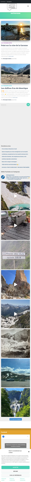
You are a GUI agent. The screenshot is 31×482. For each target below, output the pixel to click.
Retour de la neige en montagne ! (9, 161)
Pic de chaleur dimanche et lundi (9, 148)
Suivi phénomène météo (6, 43)
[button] (29, 451)
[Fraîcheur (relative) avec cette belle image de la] (15, 402)
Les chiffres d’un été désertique (14, 88)
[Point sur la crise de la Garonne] (15, 30)
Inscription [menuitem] (9, 1)
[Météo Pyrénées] (12, 6)
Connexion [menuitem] (3, 1)
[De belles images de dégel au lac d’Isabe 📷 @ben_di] (15, 196)
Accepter (15, 467)
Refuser (15, 471)
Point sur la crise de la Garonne (14, 45)
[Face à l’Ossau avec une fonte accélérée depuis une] (15, 314)
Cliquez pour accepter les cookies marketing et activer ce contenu (15, 445)
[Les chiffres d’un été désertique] (15, 73)
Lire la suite (11, 56)
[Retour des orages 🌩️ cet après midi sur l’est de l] (15, 225)
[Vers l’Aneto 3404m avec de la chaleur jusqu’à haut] (15, 284)
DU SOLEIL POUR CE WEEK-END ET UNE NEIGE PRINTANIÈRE (15, 167)
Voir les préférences (15, 475)
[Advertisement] (15, 127)
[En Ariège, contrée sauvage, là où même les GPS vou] (15, 255)
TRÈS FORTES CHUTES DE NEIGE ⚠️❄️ (10, 164)
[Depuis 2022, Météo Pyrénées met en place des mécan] (15, 343)
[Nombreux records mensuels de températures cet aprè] (15, 373)
